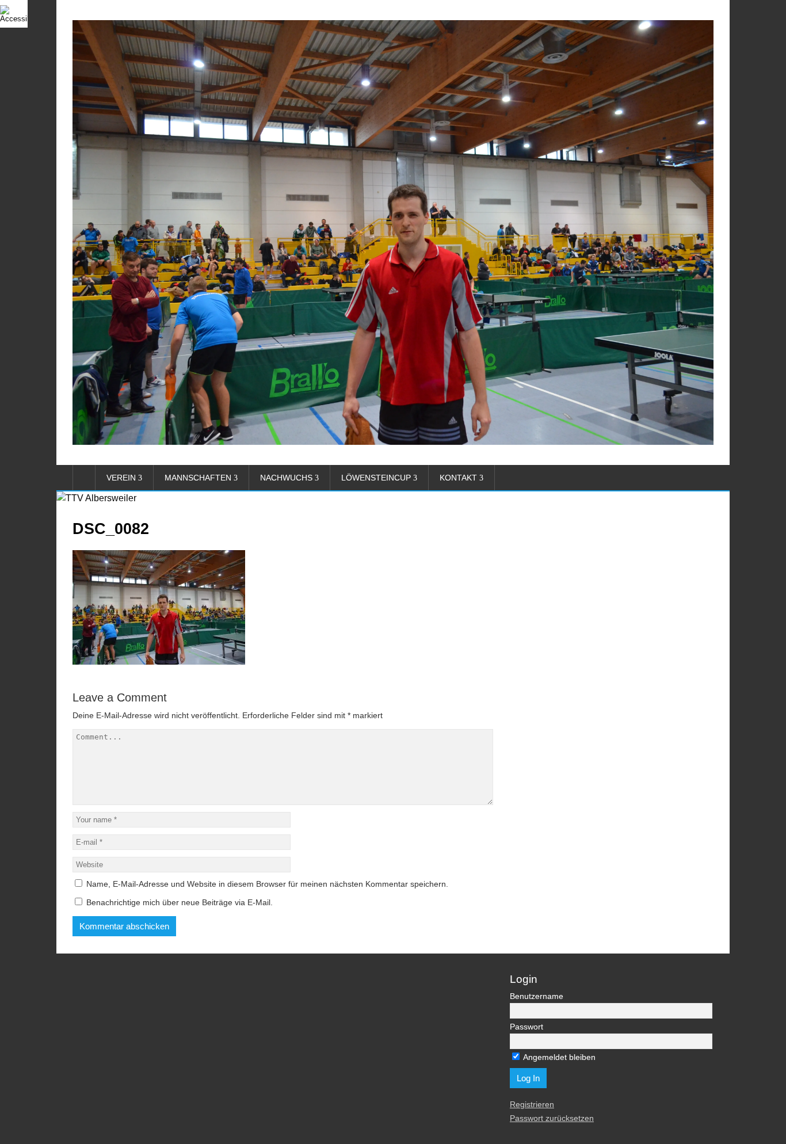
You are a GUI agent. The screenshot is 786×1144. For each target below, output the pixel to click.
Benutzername (536, 996)
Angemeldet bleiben (558, 1057)
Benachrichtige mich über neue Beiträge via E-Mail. (179, 902)
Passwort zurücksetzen (552, 1118)
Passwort (526, 1026)
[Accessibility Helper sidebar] (14, 14)
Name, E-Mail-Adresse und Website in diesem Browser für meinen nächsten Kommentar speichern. (267, 883)
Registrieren (532, 1104)
